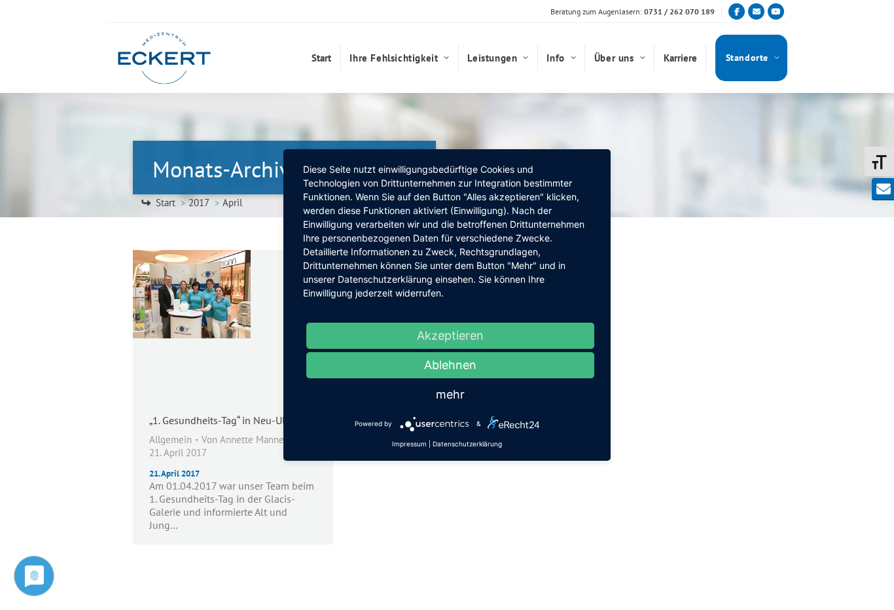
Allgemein (170, 439)
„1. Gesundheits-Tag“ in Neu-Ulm (221, 420)
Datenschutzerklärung (467, 444)
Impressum (409, 444)
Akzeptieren (450, 335)
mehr (450, 394)
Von (245, 439)
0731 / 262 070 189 (679, 11)
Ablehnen (450, 365)
